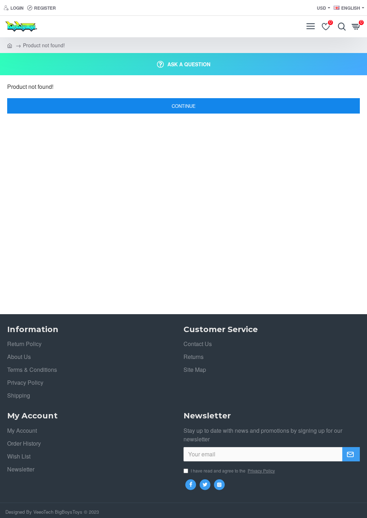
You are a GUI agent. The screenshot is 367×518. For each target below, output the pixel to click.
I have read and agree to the (233, 470)
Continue (184, 105)
